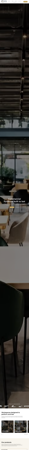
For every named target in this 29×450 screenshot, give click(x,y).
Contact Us (14, 2)
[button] (16, 1)
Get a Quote (25, 1)
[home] (4, 1)
